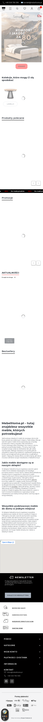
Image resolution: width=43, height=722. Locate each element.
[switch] (5, 719)
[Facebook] (6, 681)
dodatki (15, 486)
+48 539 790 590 (13, 676)
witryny (34, 479)
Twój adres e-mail (11, 589)
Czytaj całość (9, 341)
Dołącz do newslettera (18, 595)
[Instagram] (12, 681)
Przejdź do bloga (7, 277)
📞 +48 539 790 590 (11, 2)
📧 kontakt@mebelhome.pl (31, 2)
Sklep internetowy (20, 718)
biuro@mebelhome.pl (14, 672)
